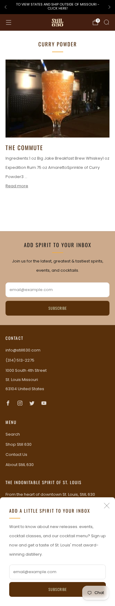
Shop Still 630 (19, 444)
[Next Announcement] (109, 7)
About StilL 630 (20, 465)
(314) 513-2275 (20, 360)
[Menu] (9, 22)
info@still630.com (23, 350)
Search (13, 434)
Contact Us (16, 454)
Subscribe (57, 589)
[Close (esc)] (106, 505)
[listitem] (57, 7)
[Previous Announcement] (5, 7)
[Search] (106, 22)
